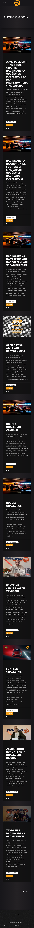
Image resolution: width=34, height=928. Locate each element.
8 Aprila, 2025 (11, 385)
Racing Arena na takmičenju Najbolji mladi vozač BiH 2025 (17, 261)
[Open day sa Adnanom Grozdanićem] (17, 326)
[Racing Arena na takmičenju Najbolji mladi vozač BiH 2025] (17, 240)
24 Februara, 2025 (12, 630)
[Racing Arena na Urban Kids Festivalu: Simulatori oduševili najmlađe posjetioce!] (17, 144)
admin (10, 125)
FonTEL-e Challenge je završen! (15, 588)
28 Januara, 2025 (12, 710)
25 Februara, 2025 (12, 542)
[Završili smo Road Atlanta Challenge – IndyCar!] (17, 732)
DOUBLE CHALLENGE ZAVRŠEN (14, 427)
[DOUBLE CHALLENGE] (17, 486)
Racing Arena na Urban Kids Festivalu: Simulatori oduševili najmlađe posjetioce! (16, 169)
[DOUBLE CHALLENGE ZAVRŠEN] (17, 407)
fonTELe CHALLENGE (14, 670)
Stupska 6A (21, 922)
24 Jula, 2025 (11, 122)
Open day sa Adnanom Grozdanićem (15, 348)
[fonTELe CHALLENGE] (17, 652)
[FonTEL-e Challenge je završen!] (17, 567)
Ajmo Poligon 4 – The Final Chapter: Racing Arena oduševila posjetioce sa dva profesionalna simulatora (16, 73)
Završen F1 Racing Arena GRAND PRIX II (15, 833)
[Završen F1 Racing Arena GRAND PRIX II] (17, 814)
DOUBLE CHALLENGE (14, 504)
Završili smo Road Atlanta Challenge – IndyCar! (15, 753)
